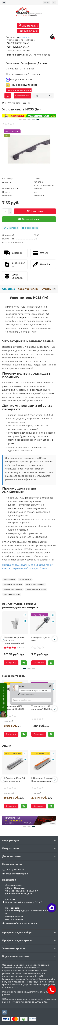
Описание (8, 288)
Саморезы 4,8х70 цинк (40, 639)
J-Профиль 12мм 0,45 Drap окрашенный (42, 779)
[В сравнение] (25, 621)
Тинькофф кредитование (23, 85)
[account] (54, 2)
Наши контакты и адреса (19, 90)
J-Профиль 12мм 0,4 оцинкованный (14, 779)
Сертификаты (28, 63)
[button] (20, 119)
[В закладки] (25, 615)
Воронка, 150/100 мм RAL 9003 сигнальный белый (14, 640)
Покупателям (10, 848)
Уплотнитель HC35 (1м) (29, 297)
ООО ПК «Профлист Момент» (44, 187)
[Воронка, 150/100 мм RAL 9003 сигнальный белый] (15, 623)
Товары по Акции (28, 30)
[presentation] (3, 638)
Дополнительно (12, 856)
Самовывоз (12, 68)
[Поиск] (50, 95)
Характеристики (28, 288)
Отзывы (48, 288)
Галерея (35, 74)
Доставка (42, 63)
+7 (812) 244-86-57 (19, 43)
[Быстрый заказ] (24, 662)
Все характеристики (12, 242)
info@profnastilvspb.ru (19, 50)
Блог (31, 68)
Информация (10, 840)
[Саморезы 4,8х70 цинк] (42, 623)
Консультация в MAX (21, 79)
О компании (12, 63)
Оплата (24, 68)
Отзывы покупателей (17, 74)
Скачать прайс (29, 26)
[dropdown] (4, 2)
